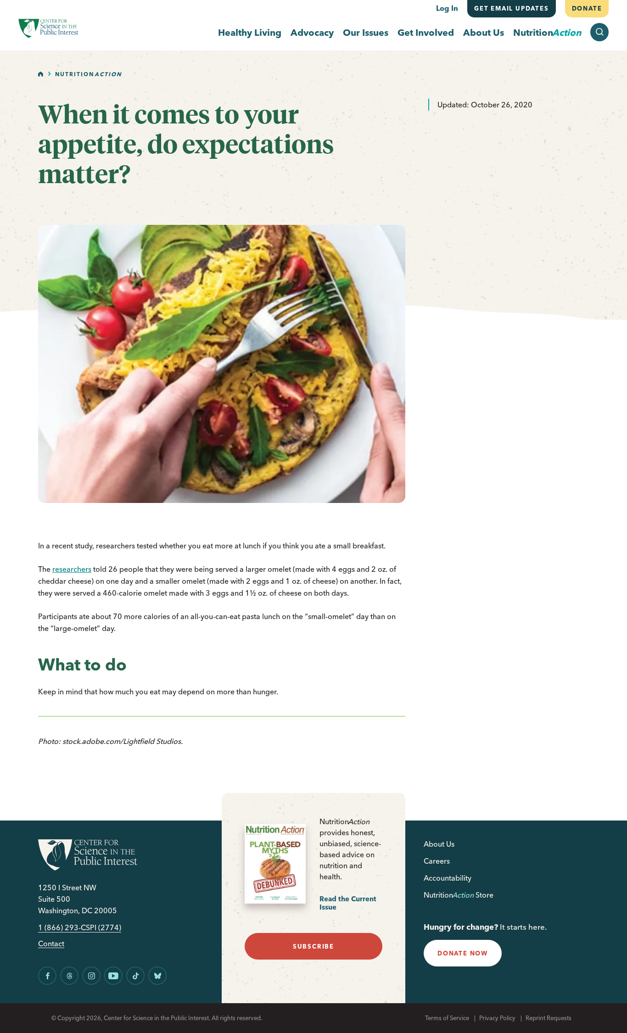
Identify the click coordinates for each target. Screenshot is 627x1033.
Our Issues (365, 32)
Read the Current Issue (347, 903)
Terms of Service (447, 1018)
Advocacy (312, 32)
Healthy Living (249, 32)
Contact (51, 943)
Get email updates (511, 8)
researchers (71, 569)
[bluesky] (157, 975)
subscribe (313, 946)
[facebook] (47, 975)
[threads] (69, 975)
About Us (483, 32)
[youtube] (113, 975)
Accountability (447, 877)
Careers (437, 860)
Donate (586, 8)
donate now (462, 953)
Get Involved (425, 32)
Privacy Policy (497, 1018)
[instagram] (91, 975)
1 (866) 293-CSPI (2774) (79, 927)
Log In (447, 8)
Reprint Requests (548, 1018)
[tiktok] (135, 975)
